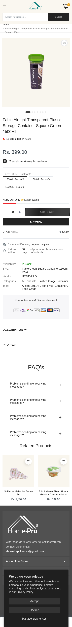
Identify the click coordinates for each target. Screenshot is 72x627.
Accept (34, 601)
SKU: (6, 268)
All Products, (30, 281)
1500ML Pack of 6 (14, 187)
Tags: (6, 285)
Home (6, 24)
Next (65, 479)
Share (65, 232)
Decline (34, 610)
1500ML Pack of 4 (41, 179)
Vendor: (7, 276)
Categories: (9, 281)
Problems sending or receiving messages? (28, 385)
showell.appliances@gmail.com (25, 551)
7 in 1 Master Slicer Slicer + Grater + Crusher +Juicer (53, 493)
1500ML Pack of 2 (14, 179)
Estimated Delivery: (19, 244)
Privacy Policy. (25, 592)
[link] (28, 461)
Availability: (9, 264)
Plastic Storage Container (53, 281)
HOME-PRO (29, 276)
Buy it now (36, 222)
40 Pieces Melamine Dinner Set (18, 493)
